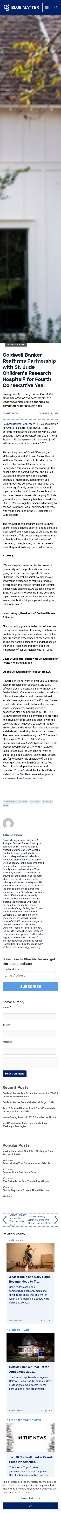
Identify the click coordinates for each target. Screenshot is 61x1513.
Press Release (16, 344)
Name (7, 1007)
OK (30, 1505)
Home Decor (16, 1240)
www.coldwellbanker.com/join (25, 778)
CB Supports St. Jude (15, 802)
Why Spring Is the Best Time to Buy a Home (26, 1181)
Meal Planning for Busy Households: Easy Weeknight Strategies (25, 1125)
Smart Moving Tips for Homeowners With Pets (28, 1163)
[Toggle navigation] (46, 7)
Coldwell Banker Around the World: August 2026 (28, 1102)
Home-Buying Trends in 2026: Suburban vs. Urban (29, 1117)
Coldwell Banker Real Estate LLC (21, 424)
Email (6, 1024)
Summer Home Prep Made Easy (19, 1172)
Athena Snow (10, 413)
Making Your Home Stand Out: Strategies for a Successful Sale (28, 1153)
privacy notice (27, 1485)
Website (7, 1041)
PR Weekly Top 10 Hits (24, 1420)
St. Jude (35, 802)
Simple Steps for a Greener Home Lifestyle (26, 1190)
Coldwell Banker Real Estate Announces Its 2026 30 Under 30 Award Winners (30, 1095)
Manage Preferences (30, 1498)
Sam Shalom (15, 1320)
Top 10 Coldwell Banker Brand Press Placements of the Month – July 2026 (29, 1110)
